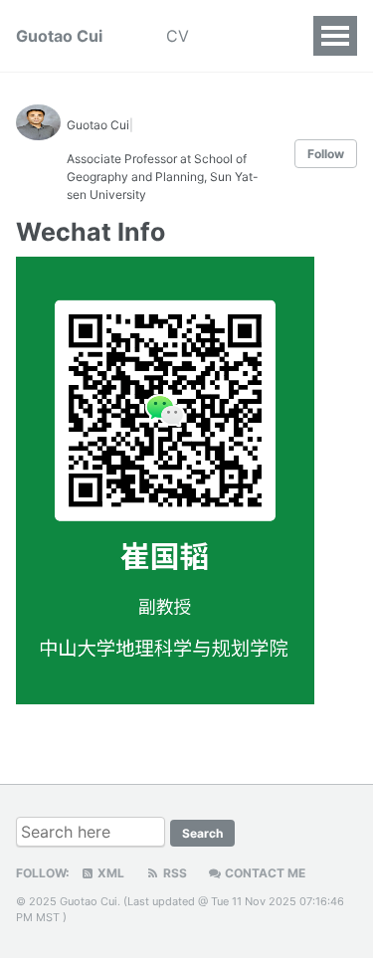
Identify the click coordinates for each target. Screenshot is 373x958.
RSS (173, 872)
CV (177, 36)
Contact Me (263, 872)
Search (202, 833)
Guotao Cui (59, 36)
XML (109, 872)
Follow (325, 153)
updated (173, 901)
